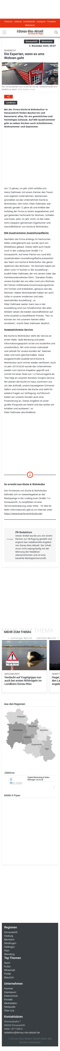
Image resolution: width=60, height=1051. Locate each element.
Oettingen (9, 947)
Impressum (10, 992)
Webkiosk (8, 21)
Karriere (8, 988)
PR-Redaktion (23, 532)
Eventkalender (29, 21)
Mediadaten (30, 25)
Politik (7, 973)
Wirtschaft (9, 970)
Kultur (7, 966)
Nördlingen (10, 943)
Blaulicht (9, 977)
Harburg (8, 936)
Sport (7, 962)
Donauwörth (11, 932)
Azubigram (41, 21)
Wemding (9, 954)
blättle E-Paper (12, 795)
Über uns (9, 1010)
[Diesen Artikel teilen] (8, 96)
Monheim (9, 939)
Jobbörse (18, 21)
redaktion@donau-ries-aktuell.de (22, 1032)
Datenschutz (11, 995)
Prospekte (51, 21)
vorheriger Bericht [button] (21, 638)
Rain (6, 950)
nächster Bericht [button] (46, 638)
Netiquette (9, 1006)
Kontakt (8, 999)
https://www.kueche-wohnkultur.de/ (23, 513)
